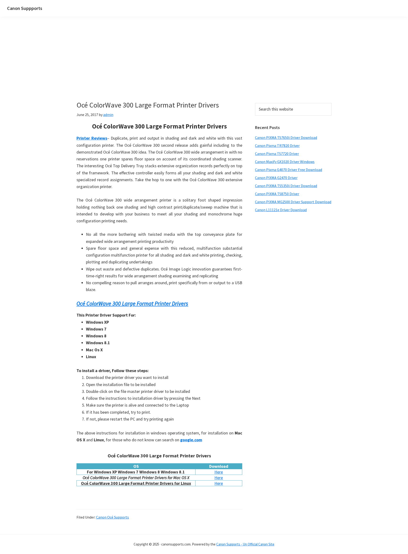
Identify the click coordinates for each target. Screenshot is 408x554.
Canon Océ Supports (112, 517)
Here (218, 472)
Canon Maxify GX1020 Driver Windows (284, 161)
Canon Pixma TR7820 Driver (277, 145)
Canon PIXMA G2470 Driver (276, 177)
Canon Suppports (24, 8)
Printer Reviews (91, 138)
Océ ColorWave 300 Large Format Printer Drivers (132, 303)
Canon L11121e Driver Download (281, 209)
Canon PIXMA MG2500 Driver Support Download (293, 201)
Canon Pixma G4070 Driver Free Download (288, 169)
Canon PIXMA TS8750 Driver (277, 193)
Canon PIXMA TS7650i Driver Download (286, 137)
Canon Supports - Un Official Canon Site (245, 544)
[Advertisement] (159, 66)
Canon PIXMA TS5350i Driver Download (286, 185)
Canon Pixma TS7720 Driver (277, 153)
